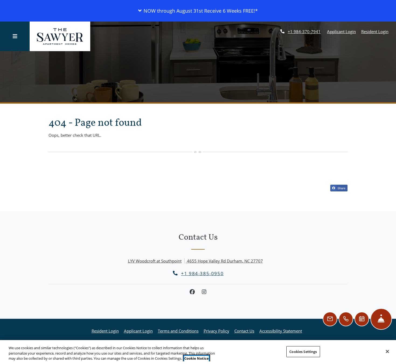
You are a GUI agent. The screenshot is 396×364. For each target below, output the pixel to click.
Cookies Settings (303, 351)
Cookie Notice (196, 358)
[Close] (387, 351)
